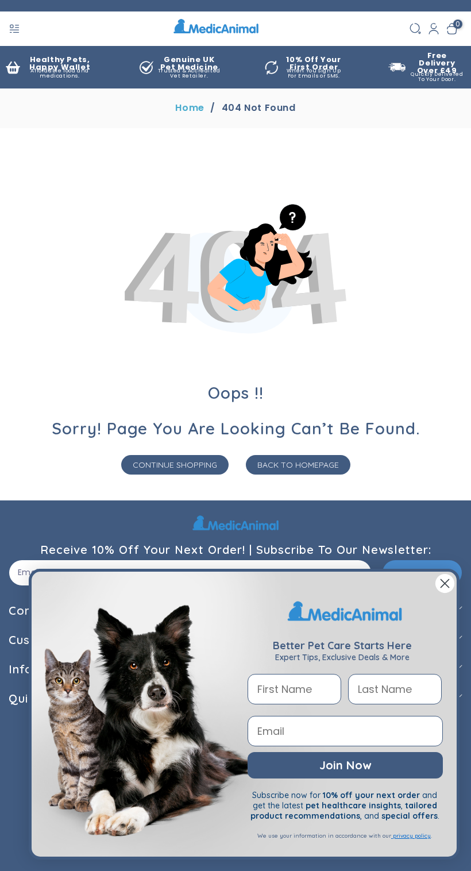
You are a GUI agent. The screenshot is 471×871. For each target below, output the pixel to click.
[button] (15, 29)
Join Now (345, 765)
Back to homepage (298, 465)
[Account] (433, 28)
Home (189, 108)
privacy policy (411, 835)
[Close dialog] (445, 583)
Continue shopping (175, 465)
